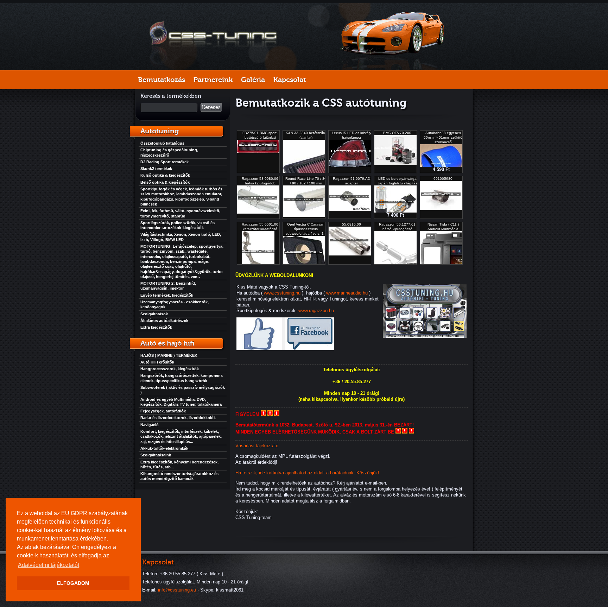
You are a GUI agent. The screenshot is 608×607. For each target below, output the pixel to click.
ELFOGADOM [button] (73, 583)
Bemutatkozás (161, 79)
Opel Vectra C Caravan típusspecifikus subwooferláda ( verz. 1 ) (306, 228)
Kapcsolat (289, 79)
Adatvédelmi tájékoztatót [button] (48, 565)
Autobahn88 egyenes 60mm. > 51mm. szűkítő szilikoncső (443, 137)
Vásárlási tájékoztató (256, 445)
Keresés (211, 107)
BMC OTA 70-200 (397, 133)
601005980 (442, 179)
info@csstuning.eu (177, 590)
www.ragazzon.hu (316, 310)
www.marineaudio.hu (347, 293)
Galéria (253, 79)
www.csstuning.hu (282, 293)
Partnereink (213, 79)
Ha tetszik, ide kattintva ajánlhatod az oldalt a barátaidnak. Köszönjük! (307, 472)
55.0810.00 (351, 224)
